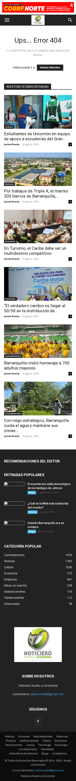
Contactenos (59, 753)
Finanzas (11, 740)
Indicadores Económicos (24, 753)
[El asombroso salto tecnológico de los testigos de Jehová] (14, 489)
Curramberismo (13, 356)
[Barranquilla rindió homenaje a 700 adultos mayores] (38, 341)
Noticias (9, 184)
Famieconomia (13, 745)
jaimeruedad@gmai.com (49, 770)
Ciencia (30, 745)
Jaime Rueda (11, 144)
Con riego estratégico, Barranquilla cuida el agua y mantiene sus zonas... (36, 425)
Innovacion (61, 740)
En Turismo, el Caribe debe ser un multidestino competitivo (35, 251)
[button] (6, 20)
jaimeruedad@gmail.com (47, 694)
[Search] (70, 20)
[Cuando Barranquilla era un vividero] (14, 528)
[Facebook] (38, 721)
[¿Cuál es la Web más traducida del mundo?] (14, 508)
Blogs (32, 492)
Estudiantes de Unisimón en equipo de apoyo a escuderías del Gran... (37, 136)
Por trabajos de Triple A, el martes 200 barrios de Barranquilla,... (36, 194)
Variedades (47, 749)
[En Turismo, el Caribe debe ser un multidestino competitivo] (38, 226)
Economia (10, 241)
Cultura (9, 126)
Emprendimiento (43, 736)
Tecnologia (44, 745)
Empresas (62, 736)
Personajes (61, 745)
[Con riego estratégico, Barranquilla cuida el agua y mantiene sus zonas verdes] (38, 398)
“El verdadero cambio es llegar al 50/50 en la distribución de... (34, 308)
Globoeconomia (29, 740)
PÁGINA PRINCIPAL (50, 67)
